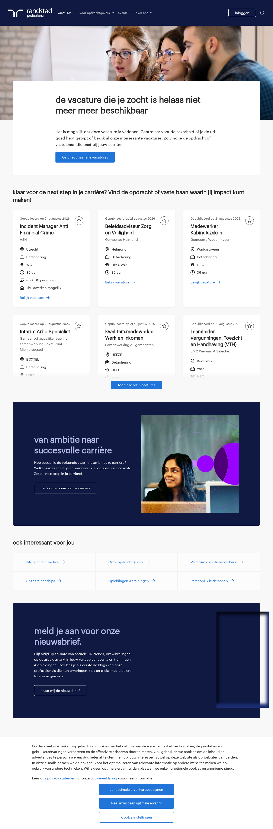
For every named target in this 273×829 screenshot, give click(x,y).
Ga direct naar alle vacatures (85, 157)
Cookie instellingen (136, 817)
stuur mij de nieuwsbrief (60, 690)
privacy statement (62, 778)
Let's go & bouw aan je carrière (65, 488)
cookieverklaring (103, 778)
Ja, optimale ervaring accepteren (136, 789)
